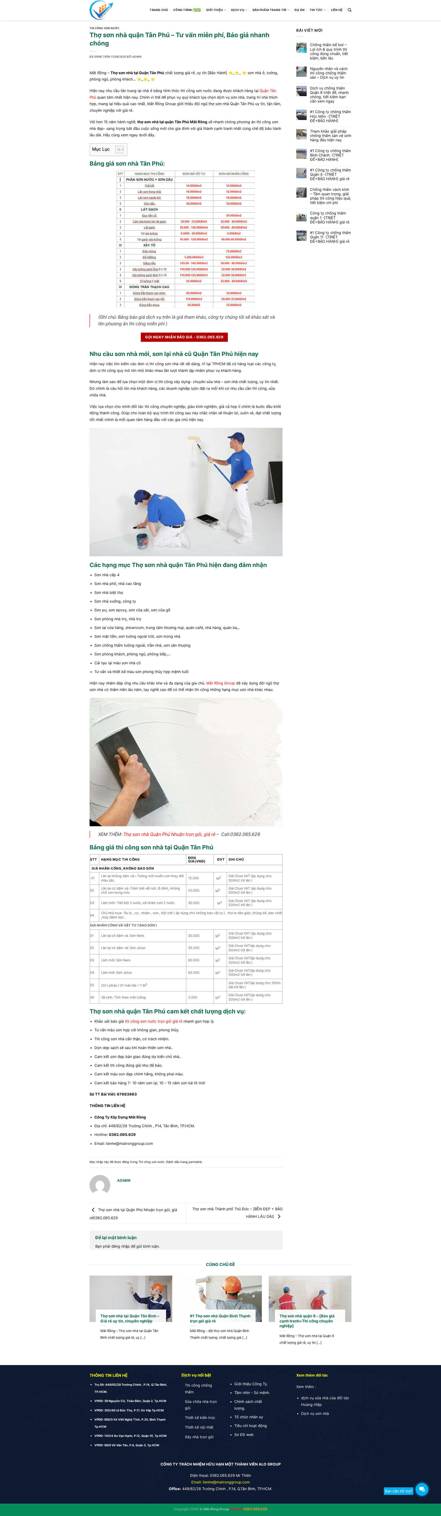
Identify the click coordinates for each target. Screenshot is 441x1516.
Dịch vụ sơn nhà (315, 1413)
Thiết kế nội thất (199, 1427)
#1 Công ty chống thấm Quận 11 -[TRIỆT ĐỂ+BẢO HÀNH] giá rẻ (330, 237)
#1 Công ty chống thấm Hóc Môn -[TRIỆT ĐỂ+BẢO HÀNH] (330, 116)
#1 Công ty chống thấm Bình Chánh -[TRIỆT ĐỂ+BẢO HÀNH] (330, 155)
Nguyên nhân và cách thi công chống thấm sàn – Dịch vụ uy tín (329, 73)
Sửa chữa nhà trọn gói (201, 1404)
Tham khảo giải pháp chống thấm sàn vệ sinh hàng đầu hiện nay (330, 135)
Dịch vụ (237, 10)
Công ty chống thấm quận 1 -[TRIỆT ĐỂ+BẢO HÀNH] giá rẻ (329, 217)
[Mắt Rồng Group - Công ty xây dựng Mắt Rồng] (115, 10)
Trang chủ (159, 10)
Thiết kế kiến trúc (200, 1417)
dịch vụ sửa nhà (314, 1398)
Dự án (299, 10)
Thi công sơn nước (104, 28)
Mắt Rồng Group (220, 683)
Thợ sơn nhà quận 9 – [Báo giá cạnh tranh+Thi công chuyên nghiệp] (307, 1321)
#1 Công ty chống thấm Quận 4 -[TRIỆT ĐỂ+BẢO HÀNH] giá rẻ (330, 174)
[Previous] (97, 1317)
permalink (195, 1162)
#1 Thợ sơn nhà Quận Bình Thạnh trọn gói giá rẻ (220, 1318)
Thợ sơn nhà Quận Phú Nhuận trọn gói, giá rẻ (169, 834)
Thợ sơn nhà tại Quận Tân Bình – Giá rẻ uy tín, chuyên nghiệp (129, 1318)
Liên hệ (337, 10)
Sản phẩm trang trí (269, 10)
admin (137, 56)
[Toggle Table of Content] (117, 149)
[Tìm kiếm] (349, 10)
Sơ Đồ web (244, 1434)
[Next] (343, 1317)
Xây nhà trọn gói (199, 1437)
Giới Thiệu (214, 10)
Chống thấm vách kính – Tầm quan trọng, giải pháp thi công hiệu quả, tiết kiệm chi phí (330, 196)
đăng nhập (120, 1246)
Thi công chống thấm (198, 1388)
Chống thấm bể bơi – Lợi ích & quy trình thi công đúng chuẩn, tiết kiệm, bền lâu (329, 51)
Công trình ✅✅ (187, 10)
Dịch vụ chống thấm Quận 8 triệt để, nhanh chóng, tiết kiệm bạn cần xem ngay (329, 95)
